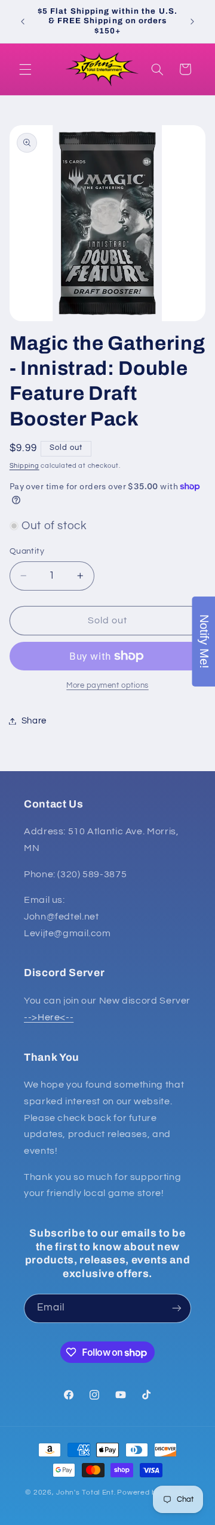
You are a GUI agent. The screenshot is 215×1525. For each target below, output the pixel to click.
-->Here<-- (48, 1017)
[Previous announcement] (23, 21)
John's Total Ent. (86, 1492)
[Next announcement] (192, 21)
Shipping (24, 465)
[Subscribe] (177, 1308)
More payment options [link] (107, 685)
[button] (25, 69)
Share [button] (34, 720)
